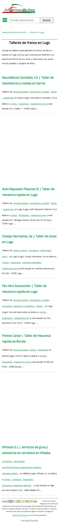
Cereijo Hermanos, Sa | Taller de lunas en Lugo (29, 239)
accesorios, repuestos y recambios (18, 306)
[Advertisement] (29, 147)
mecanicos (34, 250)
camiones (16, 479)
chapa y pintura (20, 250)
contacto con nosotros (20, 515)
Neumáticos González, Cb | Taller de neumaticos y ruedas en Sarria (28, 80)
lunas (4, 256)
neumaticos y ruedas (39, 91)
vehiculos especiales (31, 262)
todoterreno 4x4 (38, 103)
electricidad (46, 250)
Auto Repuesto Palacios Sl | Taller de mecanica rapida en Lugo (28, 192)
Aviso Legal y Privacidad (29, 520)
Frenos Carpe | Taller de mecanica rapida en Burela (26, 338)
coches (13, 103)
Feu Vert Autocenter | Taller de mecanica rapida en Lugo (24, 289)
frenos (54, 91)
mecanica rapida (20, 91)
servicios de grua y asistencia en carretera (21, 467)
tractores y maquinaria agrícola (16, 485)
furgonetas (24, 103)
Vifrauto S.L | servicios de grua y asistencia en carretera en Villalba (26, 450)
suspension (8, 97)
